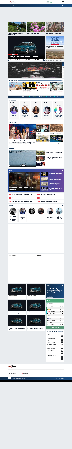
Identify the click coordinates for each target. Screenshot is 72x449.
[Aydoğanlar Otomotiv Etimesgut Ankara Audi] (17, 320)
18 (38, 59)
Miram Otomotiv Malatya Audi (47, 197)
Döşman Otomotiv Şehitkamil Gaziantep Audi (22, 194)
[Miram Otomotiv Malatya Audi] (36, 305)
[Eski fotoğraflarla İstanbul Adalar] (40, 152)
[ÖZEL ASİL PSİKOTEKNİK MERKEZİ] (29, 86)
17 (37, 59)
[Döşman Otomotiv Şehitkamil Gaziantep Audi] (17, 289)
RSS (10, 378)
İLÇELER (14, 5)
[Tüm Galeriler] (62, 148)
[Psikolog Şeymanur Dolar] (36, 110)
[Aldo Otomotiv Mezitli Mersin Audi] (36, 289)
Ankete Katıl (50, 296)
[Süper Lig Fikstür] (62, 331)
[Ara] (62, 5)
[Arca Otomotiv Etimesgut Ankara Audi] (36, 320)
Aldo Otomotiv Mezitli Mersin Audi (48, 194)
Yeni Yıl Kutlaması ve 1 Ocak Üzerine (14, 104)
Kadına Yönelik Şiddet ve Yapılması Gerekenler (58, 104)
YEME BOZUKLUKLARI (36, 103)
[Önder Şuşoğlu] (47, 110)
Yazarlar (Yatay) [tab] (12, 100)
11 (26, 59)
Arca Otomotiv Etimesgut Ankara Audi (49, 201)
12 (28, 59)
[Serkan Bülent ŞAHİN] (25, 110)
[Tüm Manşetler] (62, 122)
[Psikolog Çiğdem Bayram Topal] (58, 110)
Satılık (10, 90)
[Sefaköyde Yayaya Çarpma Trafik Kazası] (44, 189)
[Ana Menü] (63, 5)
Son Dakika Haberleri (12, 373)
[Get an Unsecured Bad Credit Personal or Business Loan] (15, 86)
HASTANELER (32, 5)
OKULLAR (26, 5)
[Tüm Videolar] (62, 170)
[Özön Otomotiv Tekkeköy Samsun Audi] (17, 305)
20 (42, 59)
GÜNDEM (10, 5)
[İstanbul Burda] (12, 2)
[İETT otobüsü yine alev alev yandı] (44, 174)
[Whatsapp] (63, 366)
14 (31, 59)
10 (24, 59)
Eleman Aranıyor (26, 90)
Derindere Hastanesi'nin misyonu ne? (25, 104)
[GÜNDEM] (34, 225)
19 (40, 59)
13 (29, 59)
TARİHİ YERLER (39, 5)
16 (35, 59)
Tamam (43, 380)
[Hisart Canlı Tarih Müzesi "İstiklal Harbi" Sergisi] (40, 158)
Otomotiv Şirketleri (13, 295)
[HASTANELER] (62, 225)
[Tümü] (62, 80)
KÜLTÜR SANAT (20, 5)
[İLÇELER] (62, 255)
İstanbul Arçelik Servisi (40, 91)
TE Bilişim (62, 378)
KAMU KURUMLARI (14, 255)
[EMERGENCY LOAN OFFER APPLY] (56, 86)
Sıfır (37, 90)
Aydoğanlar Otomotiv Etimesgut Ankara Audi (22, 201)
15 (33, 59)
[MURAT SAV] (14, 110)
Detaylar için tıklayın (55, 327)
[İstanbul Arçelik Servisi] (42, 86)
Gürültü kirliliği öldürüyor (47, 103)
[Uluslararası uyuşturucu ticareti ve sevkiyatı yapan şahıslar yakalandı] (44, 184)
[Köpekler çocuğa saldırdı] (44, 179)
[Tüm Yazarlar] (62, 100)
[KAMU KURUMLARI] (34, 255)
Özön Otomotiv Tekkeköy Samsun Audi (20, 197)
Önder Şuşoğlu (47, 115)
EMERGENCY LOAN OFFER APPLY (56, 91)
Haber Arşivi (25, 373)
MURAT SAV (14, 115)
